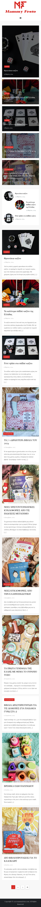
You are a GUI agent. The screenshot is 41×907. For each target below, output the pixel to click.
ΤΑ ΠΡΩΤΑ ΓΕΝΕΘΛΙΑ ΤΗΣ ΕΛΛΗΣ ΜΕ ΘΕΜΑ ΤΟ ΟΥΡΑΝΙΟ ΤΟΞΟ (20, 671)
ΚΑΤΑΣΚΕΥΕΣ (9, 147)
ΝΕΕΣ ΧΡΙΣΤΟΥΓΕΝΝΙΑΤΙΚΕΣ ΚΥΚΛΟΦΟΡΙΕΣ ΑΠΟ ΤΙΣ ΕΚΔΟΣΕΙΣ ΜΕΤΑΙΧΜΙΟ (19, 175)
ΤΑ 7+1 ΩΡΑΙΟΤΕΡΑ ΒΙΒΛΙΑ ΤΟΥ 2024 (20, 151)
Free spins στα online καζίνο (15, 124)
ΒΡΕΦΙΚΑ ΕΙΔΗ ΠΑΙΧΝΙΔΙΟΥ (19, 785)
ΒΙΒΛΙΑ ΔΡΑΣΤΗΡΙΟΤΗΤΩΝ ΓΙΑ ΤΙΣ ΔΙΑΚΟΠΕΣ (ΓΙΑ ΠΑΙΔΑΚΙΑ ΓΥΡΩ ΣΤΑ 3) (20, 708)
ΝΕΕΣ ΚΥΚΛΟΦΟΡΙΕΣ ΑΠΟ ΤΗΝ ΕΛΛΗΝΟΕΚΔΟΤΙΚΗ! (18, 592)
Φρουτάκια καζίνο (11, 70)
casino (7, 66)
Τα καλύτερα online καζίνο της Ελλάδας (19, 97)
